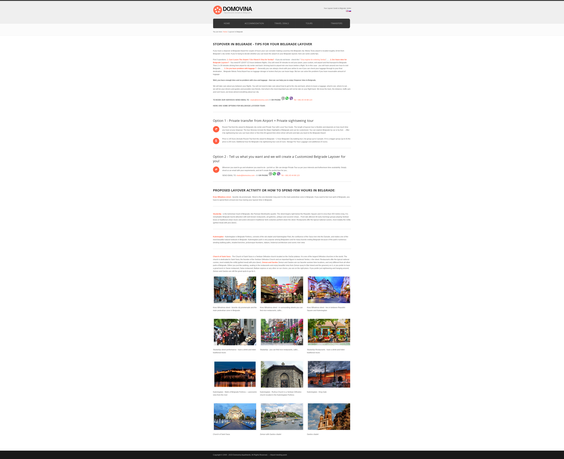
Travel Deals (281, 23)
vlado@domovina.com (259, 100)
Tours (309, 23)
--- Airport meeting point (277, 455)
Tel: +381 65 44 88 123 (302, 100)
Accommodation (254, 23)
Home (227, 23)
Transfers (336, 23)
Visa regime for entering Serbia (313, 60)
